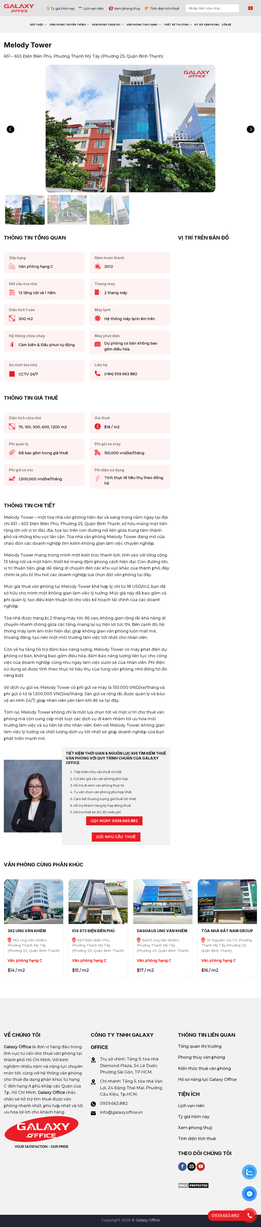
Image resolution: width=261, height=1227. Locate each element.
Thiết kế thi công (176, 24)
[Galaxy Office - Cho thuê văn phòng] (19, 8)
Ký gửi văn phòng (206, 24)
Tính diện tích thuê (164, 8)
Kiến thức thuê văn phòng (204, 1068)
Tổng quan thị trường (199, 1046)
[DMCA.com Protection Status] (193, 1185)
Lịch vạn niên (93, 8)
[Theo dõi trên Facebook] (182, 1166)
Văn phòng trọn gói (106, 24)
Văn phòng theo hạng (142, 24)
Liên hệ (226, 24)
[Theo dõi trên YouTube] (201, 1166)
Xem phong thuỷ (195, 1127)
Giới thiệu (37, 24)
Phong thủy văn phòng (201, 1057)
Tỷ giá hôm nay (62, 8)
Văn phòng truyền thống (67, 24)
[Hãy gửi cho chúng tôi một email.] (191, 1166)
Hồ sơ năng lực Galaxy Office (207, 1079)
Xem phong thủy (127, 8)
